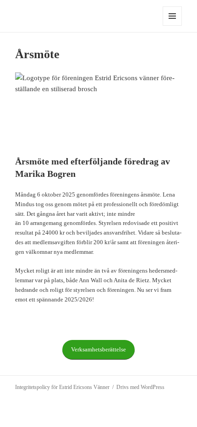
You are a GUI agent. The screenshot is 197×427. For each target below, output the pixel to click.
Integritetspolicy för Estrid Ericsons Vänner (62, 387)
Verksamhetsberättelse (98, 349)
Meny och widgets (172, 25)
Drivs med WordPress (140, 387)
